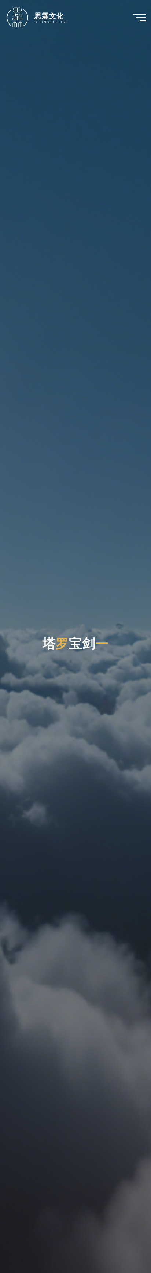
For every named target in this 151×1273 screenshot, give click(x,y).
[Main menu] (139, 17)
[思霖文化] (17, 17)
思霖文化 (49, 15)
